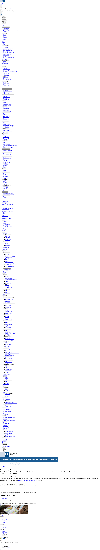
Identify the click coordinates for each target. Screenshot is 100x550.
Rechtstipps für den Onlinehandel (7, 104)
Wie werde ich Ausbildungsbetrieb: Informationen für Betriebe (11, 30)
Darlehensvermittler (5, 135)
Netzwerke (3, 220)
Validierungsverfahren (6, 73)
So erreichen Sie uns (5, 186)
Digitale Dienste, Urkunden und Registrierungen (9, 303)
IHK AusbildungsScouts (6, 29)
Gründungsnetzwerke (6, 117)
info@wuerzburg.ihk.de (5, 519)
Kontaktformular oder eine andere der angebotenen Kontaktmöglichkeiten (27, 480)
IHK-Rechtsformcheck (6, 119)
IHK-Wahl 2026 (4, 22)
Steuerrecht (3, 168)
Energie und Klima (4, 106)
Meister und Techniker (6, 55)
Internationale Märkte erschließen (7, 132)
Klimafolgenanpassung (6, 110)
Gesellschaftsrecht (7, 366)
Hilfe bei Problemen (5, 37)
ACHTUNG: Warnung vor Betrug (7, 409)
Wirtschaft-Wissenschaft (5, 219)
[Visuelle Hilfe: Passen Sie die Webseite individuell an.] (1, 7)
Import (6, 351)
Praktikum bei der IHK (8, 406)
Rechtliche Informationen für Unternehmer (8, 364)
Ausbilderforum (5, 221)
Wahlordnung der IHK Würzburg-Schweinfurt (7, 211)
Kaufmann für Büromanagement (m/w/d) (8, 194)
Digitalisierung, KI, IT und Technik (7, 50)
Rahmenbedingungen (7, 245)
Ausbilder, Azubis (5, 46)
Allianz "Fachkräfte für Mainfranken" (8, 126)
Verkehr (4, 84)
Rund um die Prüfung (6, 78)
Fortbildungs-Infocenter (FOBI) (7, 80)
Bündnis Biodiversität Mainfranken (7, 91)
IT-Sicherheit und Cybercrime (7, 103)
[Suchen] (13, 11)
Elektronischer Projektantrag (6, 69)
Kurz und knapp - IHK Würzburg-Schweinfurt (7, 208)
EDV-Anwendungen (7, 258)
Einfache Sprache (4, 534)
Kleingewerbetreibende (6, 413)
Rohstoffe (4, 174)
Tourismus (3, 217)
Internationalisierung (4, 140)
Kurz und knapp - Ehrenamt (5, 209)
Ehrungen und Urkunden (6, 97)
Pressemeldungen (4, 229)
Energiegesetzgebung (6, 108)
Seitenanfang (2, 515)
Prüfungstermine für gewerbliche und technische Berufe (10, 71)
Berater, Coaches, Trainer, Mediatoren (8, 48)
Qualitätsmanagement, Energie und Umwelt (8, 57)
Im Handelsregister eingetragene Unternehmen (7, 204)
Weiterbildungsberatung (5, 63)
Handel (3, 214)
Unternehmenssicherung (5, 176)
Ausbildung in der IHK (6, 400)
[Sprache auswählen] (1, 9)
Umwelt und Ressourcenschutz (7, 380)
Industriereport (3, 215)
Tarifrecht (6, 371)
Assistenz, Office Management (9, 253)
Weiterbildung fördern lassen (5, 60)
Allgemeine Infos (5, 77)
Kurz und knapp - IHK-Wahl (5, 207)
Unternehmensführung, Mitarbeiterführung (10, 265)
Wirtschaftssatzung (4, 205)
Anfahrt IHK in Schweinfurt (6, 187)
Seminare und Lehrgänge (5, 45)
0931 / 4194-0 (3, 520)
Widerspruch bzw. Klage (5, 521)
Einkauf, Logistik (5, 51)
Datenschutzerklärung (4, 532)
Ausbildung (3, 16)
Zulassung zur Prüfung (6, 75)
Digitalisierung (4, 100)
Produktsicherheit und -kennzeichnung (8, 360)
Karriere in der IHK (4, 20)
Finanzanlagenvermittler (6, 137)
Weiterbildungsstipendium (8, 269)
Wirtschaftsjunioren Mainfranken (7, 226)
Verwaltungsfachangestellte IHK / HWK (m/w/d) (11, 403)
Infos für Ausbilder (7, 237)
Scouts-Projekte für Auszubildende (7, 38)
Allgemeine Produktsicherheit (7, 154)
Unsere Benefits (4, 198)
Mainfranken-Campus (6, 271)
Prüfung (3, 41)
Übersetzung (3, 535)
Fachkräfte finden (5, 123)
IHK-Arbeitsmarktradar (6, 423)
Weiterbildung (3, 17)
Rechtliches (4, 39)
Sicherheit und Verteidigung (5, 166)
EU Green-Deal (7, 317)
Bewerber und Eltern (4, 40)
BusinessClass (5, 223)
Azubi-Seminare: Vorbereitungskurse (8, 58)
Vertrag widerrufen (2, 523)
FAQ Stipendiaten (5, 62)
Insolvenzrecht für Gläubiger (7, 162)
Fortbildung (3, 76)
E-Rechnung (5, 96)
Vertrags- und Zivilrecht (6, 160)
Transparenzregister (5, 164)
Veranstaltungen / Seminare (6, 141)
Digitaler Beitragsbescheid (5, 201)
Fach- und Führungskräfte (6, 399)
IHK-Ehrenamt (4, 178)
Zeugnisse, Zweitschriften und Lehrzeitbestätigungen (11, 282)
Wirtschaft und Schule (6, 127)
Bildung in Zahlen (5, 248)
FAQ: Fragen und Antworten (7, 79)
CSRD (4, 92)
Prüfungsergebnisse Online (6, 70)
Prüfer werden (3, 86)
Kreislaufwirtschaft (5, 175)
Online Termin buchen (6, 99)
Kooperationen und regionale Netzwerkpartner (10, 436)
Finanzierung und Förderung (5, 128)
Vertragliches (5, 31)
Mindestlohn (5, 165)
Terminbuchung (5, 151)
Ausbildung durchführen (8, 239)
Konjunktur (3, 213)
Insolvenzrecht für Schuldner (7, 161)
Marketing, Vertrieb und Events (7, 54)
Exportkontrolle (5, 143)
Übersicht (4, 196)
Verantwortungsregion (6, 93)
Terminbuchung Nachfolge (3, 493)
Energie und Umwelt (6, 130)
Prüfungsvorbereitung (6, 72)
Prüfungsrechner (4, 42)
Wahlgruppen (3, 210)
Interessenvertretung (4, 179)
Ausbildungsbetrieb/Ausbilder (7, 234)
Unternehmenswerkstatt (6, 120)
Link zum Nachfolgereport (3, 498)
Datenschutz (4, 102)
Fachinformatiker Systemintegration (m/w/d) (8, 193)
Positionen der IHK (5, 182)
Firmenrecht (4, 159)
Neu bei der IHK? (4, 203)
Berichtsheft (6, 243)
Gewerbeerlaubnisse (4, 133)
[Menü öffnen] (1, 13)
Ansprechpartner (5, 68)
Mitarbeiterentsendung (6, 146)
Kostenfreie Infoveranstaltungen (7, 105)
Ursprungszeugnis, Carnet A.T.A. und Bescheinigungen (10, 145)
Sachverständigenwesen (6, 373)
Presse (3, 437)
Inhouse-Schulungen (4, 59)
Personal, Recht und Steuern (6, 56)
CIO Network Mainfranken (6, 224)
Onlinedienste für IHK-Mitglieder (7, 98)
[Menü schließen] (1, 15)
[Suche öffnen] (1, 11)
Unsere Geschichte (4, 184)
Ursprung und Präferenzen (6, 144)
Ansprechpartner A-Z (6, 188)
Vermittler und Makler (6, 85)
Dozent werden (4, 64)
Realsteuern (4, 171)
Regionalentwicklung (6, 426)
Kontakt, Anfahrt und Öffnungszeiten (6, 185)
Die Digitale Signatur (6, 95)
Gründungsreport (5, 118)
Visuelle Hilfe (3, 533)
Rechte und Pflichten (6, 32)
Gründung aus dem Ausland (6, 116)
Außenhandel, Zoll (5, 47)
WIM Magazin (5, 439)
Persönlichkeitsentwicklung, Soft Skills (10, 263)
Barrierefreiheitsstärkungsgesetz (7, 158)
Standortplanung (4, 167)
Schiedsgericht (5, 163)
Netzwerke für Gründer (6, 225)
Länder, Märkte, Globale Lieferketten (8, 147)
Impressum (3, 531)
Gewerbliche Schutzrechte (5, 139)
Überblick (3, 25)
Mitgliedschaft (3, 21)
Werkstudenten (5, 197)
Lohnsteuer (4, 170)
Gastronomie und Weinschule (8, 260)
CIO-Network (5, 101)
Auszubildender (4, 33)
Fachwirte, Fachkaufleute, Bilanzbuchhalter (8, 52)
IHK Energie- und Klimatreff (8, 434)
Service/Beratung (4, 295)
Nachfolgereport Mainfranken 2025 (7, 150)
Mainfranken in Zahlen (5, 216)
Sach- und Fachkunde (6, 138)
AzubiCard (4, 35)
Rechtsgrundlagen (4, 183)
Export (4, 142)
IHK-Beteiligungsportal (6, 181)
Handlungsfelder (5, 90)
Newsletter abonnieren (4, 527)
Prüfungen (3, 18)
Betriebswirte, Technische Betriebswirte (10, 256)
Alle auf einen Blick (2, 504)
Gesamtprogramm (4, 44)
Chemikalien (6, 382)
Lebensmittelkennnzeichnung (7, 155)
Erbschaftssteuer (7, 379)
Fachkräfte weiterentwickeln (6, 124)
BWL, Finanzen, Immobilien (7, 49)
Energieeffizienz (5, 107)
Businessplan (5, 114)
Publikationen (3, 230)
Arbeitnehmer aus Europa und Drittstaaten (8, 125)
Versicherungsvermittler (6, 136)
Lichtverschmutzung (7, 302)
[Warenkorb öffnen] (1, 6)
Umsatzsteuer (6, 377)
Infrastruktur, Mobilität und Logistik (6, 218)
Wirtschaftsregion (4, 23)
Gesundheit (6, 261)
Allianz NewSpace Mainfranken (7, 222)
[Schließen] (0, 549)
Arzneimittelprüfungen (6, 83)
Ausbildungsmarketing (6, 28)
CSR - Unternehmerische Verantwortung (8, 297)
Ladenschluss (5, 428)
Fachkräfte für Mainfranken (5, 121)
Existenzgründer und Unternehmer (7, 131)
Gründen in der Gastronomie (7, 115)
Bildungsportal (5, 36)
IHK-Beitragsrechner (4, 202)
